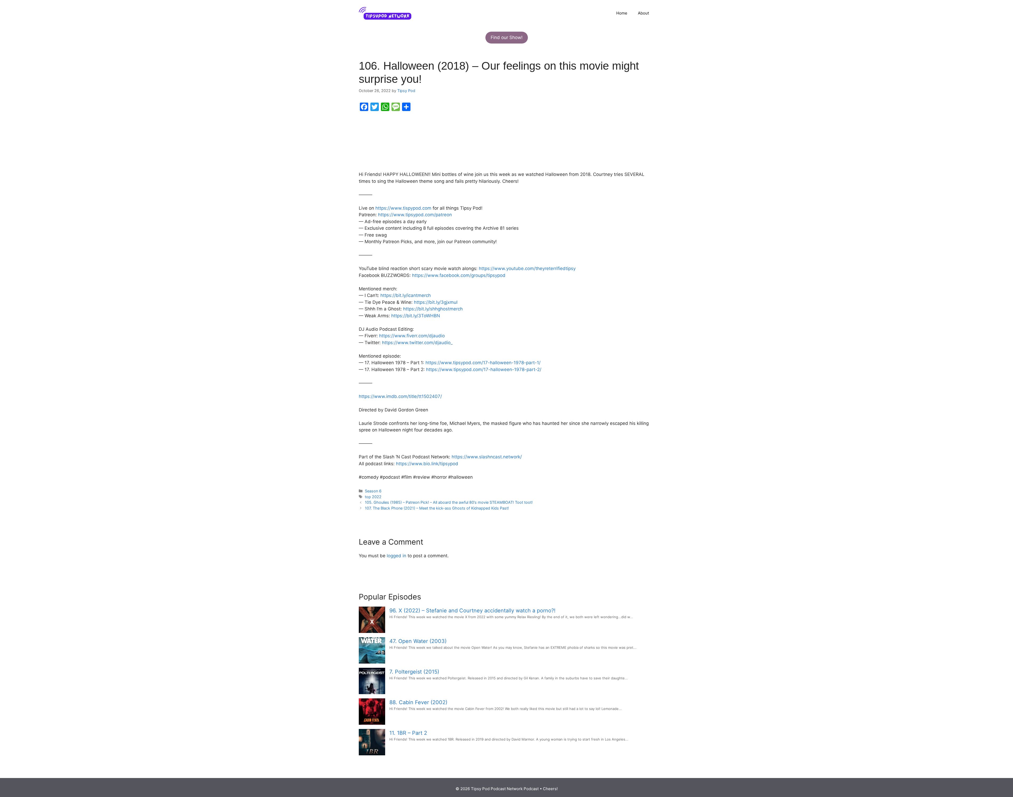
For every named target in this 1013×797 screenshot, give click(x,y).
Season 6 (373, 491)
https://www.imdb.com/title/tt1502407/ (400, 396)
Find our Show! (507, 37)
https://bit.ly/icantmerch (405, 295)
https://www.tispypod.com (403, 208)
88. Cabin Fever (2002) (418, 702)
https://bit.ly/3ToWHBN (415, 315)
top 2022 (373, 496)
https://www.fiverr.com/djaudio (412, 335)
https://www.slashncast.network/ (487, 456)
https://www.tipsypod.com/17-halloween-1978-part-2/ (483, 369)
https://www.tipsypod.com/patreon (415, 214)
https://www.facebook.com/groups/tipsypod (458, 275)
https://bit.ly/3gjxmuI (435, 302)
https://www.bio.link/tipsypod (427, 463)
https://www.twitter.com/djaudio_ (417, 342)
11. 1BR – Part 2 (408, 733)
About (643, 13)
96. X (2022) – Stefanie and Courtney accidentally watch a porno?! (472, 610)
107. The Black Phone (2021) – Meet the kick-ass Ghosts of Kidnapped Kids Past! (437, 508)
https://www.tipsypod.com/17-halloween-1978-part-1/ (483, 362)
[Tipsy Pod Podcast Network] (385, 13)
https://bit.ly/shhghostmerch (433, 308)
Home (621, 13)
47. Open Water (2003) (418, 641)
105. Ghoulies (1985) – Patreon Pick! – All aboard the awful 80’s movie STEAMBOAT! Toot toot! (449, 502)
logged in (396, 555)
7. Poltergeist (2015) (414, 672)
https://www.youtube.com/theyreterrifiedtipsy (527, 268)
